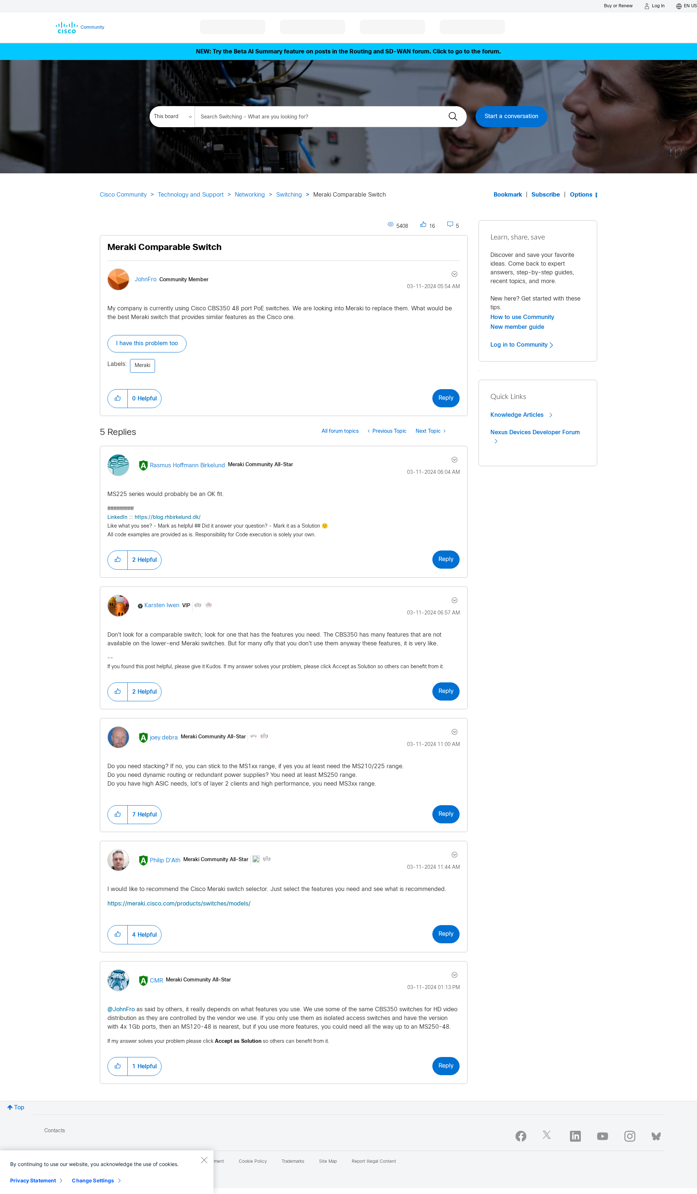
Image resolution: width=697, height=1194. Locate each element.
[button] (117, 398)
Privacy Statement (33, 1180)
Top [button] (19, 1107)
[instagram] (629, 1136)
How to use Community (522, 317)
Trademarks (293, 1161)
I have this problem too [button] (147, 343)
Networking (250, 195)
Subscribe (545, 195)
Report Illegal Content (374, 1161)
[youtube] (602, 1136)
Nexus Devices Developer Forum (535, 432)
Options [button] (581, 195)
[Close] (204, 1159)
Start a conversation (511, 116)
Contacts (54, 1131)
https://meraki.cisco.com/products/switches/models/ (178, 904)
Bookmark (508, 195)
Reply (446, 398)
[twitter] (548, 1136)
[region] (106, 1172)
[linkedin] (575, 1136)
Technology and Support (191, 195)
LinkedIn (117, 517)
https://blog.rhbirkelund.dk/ (168, 517)
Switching (289, 195)
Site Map (328, 1161)
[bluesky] (656, 1135)
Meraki (142, 365)
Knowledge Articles (517, 415)
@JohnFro (121, 1009)
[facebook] (520, 1136)
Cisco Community (123, 195)
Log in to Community (520, 345)
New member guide (517, 327)
